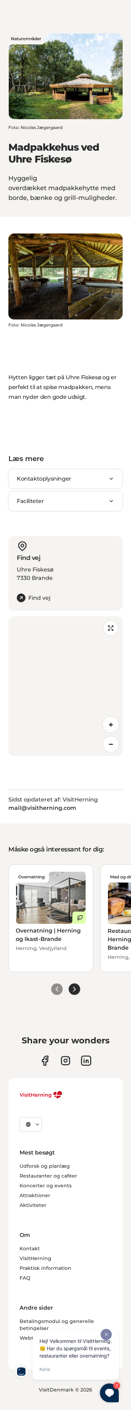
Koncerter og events (46, 1185)
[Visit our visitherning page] (45, 1061)
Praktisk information (45, 1268)
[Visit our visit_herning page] (65, 1061)
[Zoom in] (110, 724)
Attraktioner (35, 1195)
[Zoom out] (110, 744)
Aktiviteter (33, 1205)
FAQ (25, 1278)
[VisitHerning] (41, 1095)
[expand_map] (110, 628)
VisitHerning (35, 1258)
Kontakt (30, 1248)
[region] (65, 686)
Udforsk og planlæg (45, 1166)
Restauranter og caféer (48, 1176)
